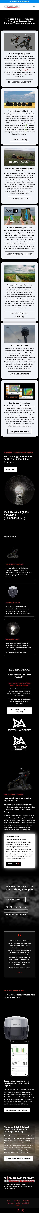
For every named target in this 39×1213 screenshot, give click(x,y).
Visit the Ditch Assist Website (19, 711)
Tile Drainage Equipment (19, 82)
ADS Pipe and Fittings (16, 907)
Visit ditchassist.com (19, 198)
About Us (9, 469)
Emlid (18, 1203)
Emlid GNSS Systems (19, 374)
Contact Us (18, 1205)
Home (9, 1201)
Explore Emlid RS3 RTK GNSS (16, 1110)
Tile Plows (17, 1201)
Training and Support (16, 914)
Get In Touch (12, 864)
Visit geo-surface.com (19, 431)
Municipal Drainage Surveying (19, 315)
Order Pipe (26, 1201)
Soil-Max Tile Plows (14, 899)
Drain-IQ (11, 1203)
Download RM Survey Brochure (17, 1158)
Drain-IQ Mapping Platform (19, 254)
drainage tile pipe (26, 70)
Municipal (25, 1203)
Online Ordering (19, 139)
